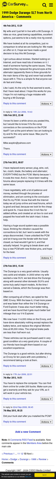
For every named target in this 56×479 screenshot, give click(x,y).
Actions (45, 103)
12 (22, 453)
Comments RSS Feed (21, 439)
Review (42, 459)
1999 (33, 459)
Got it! (45, 475)
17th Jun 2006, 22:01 (22, 374)
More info (28, 476)
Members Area (34, 443)
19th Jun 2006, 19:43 (22, 111)
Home (5, 459)
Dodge (13, 459)
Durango (24, 459)
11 (18, 453)
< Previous (7, 453)
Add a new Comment (28, 432)
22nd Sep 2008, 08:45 (23, 407)
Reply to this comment (14, 103)
